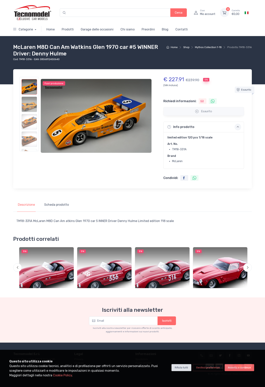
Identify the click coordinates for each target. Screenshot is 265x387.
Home (50, 29)
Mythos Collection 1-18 (208, 47)
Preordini (148, 29)
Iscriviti (166, 320)
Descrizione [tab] (26, 204)
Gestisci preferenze (208, 367)
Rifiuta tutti (181, 367)
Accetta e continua (239, 367)
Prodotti (68, 29)
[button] (204, 127)
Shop (186, 47)
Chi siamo (127, 29)
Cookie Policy (62, 375)
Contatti (181, 29)
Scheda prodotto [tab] (56, 204)
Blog (165, 29)
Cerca (178, 12)
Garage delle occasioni (97, 29)
